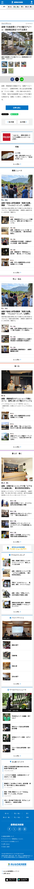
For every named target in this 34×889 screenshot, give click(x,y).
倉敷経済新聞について (8, 836)
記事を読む (17, 108)
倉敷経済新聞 (17, 2)
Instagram (20, 829)
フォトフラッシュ (6, 23)
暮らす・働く (28, 6)
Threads (25, 829)
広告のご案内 (6, 846)
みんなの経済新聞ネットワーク (17, 864)
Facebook (9, 829)
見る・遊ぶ (16, 6)
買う (22, 6)
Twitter (14, 829)
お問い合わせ (6, 844)
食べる (10, 6)
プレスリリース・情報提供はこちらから (13, 839)
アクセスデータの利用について (11, 841)
